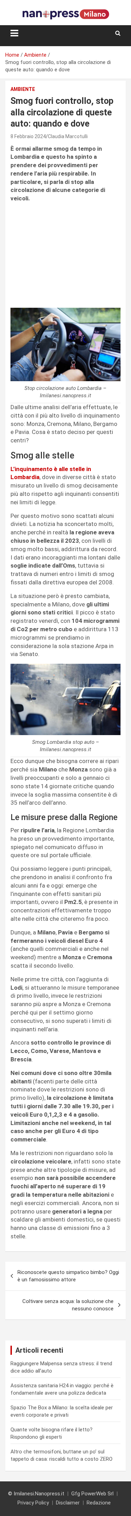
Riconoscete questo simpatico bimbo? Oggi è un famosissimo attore (68, 1276)
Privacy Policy (33, 1503)
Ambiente (22, 89)
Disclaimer (68, 1503)
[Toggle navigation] (14, 33)
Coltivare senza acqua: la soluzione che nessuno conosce (68, 1305)
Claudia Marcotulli (68, 136)
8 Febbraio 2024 (28, 136)
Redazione (99, 1503)
